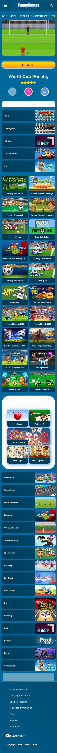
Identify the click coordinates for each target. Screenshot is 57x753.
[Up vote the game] (45, 91)
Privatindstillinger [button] (19, 689)
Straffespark (40, 15)
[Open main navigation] (5, 5)
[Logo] (28, 5)
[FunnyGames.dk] (3, 15)
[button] (51, 5)
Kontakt (14, 720)
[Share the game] (12, 91)
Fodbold (24, 15)
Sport (13, 15)
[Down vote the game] (28, 91)
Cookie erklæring (18, 701)
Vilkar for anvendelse (21, 707)
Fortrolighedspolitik (20, 695)
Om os (13, 714)
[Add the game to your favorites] (49, 25)
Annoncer (15, 726)
